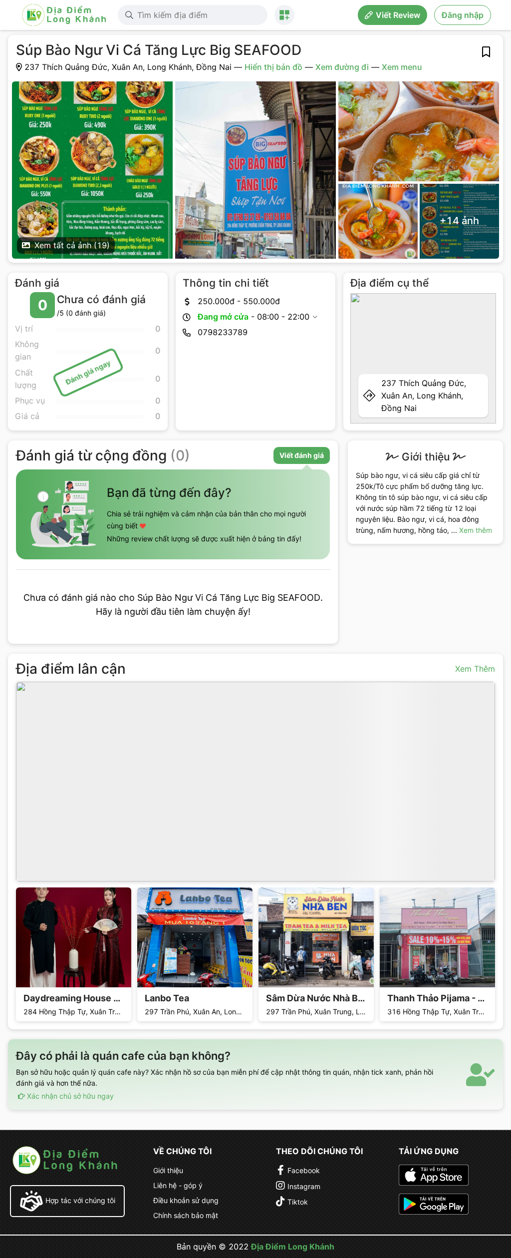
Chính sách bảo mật (185, 1215)
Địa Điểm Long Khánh (292, 1247)
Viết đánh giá (301, 455)
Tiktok (297, 1202)
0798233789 (223, 332)
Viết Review (398, 15)
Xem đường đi (342, 67)
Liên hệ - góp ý (178, 1185)
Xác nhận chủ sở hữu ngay (69, 1096)
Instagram (303, 1186)
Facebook (303, 1170)
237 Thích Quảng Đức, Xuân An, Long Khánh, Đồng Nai (423, 395)
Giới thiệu (168, 1170)
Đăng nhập (463, 15)
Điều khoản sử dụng (186, 1200)
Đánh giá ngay (87, 373)
